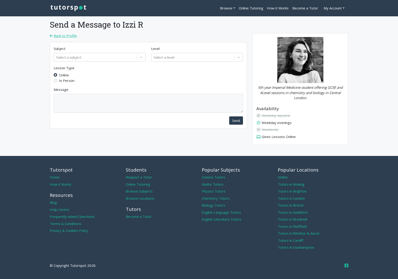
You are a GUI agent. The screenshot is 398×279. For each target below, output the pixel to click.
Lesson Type (64, 68)
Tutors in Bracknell (292, 219)
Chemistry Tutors (216, 198)
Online (64, 75)
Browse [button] (226, 8)
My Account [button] (333, 8)
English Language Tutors (221, 212)
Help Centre (59, 209)
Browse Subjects (139, 191)
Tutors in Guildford (292, 212)
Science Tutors (213, 177)
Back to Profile (65, 35)
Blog (53, 202)
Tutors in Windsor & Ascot (298, 233)
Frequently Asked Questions (72, 216)
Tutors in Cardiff (290, 240)
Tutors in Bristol (290, 205)
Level (155, 48)
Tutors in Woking (291, 184)
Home (55, 177)
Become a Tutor (305, 8)
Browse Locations (140, 198)
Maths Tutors (212, 184)
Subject (59, 48)
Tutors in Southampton (296, 247)
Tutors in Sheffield (292, 226)
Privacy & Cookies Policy (69, 230)
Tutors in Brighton (292, 191)
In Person (66, 80)
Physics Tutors (213, 191)
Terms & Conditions (65, 223)
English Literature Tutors (221, 219)
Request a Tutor (139, 177)
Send (236, 120)
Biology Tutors (213, 205)
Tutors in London (291, 198)
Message (61, 89)
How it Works (278, 8)
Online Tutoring (251, 8)
